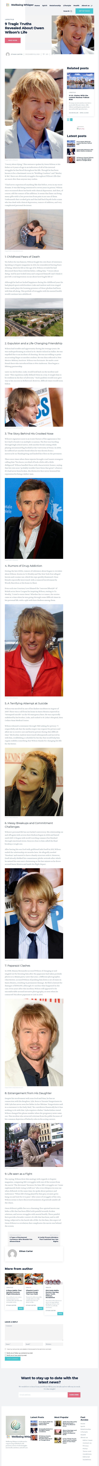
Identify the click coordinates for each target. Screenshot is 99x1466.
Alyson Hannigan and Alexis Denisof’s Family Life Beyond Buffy (70, 1432)
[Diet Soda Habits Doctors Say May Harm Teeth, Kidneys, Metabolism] (53, 1279)
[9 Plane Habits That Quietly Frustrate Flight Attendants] (14, 1279)
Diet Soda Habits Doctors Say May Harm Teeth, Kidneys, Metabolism (52, 1294)
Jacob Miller (73, 112)
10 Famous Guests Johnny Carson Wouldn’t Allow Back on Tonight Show (85, 159)
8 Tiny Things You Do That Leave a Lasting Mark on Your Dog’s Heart (69, 1441)
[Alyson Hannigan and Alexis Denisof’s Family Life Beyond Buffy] (57, 1432)
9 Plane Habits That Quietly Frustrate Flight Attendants (13, 1292)
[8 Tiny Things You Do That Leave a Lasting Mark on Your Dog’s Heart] (57, 1440)
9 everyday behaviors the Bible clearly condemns (85, 150)
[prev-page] (68, 119)
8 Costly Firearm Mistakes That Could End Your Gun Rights (48, 1239)
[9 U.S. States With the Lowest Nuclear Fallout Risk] (80, 81)
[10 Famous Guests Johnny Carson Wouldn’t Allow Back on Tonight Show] (71, 159)
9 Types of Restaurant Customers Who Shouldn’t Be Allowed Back (21, 1239)
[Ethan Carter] (8, 54)
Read (20, 1308)
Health (28, 1287)
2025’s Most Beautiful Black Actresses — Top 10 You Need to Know (70, 1424)
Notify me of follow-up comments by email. (20, 1353)
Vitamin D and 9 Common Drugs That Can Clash (32, 1292)
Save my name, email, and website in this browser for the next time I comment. (29, 1349)
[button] (67, 11)
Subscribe (74, 1395)
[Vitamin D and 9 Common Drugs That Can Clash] (34, 1279)
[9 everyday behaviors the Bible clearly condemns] (71, 152)
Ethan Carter (16, 54)
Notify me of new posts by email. (17, 1355)
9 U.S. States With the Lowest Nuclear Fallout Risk (79, 98)
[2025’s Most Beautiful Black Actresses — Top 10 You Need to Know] (57, 1423)
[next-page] (71, 119)
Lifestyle (9, 19)
